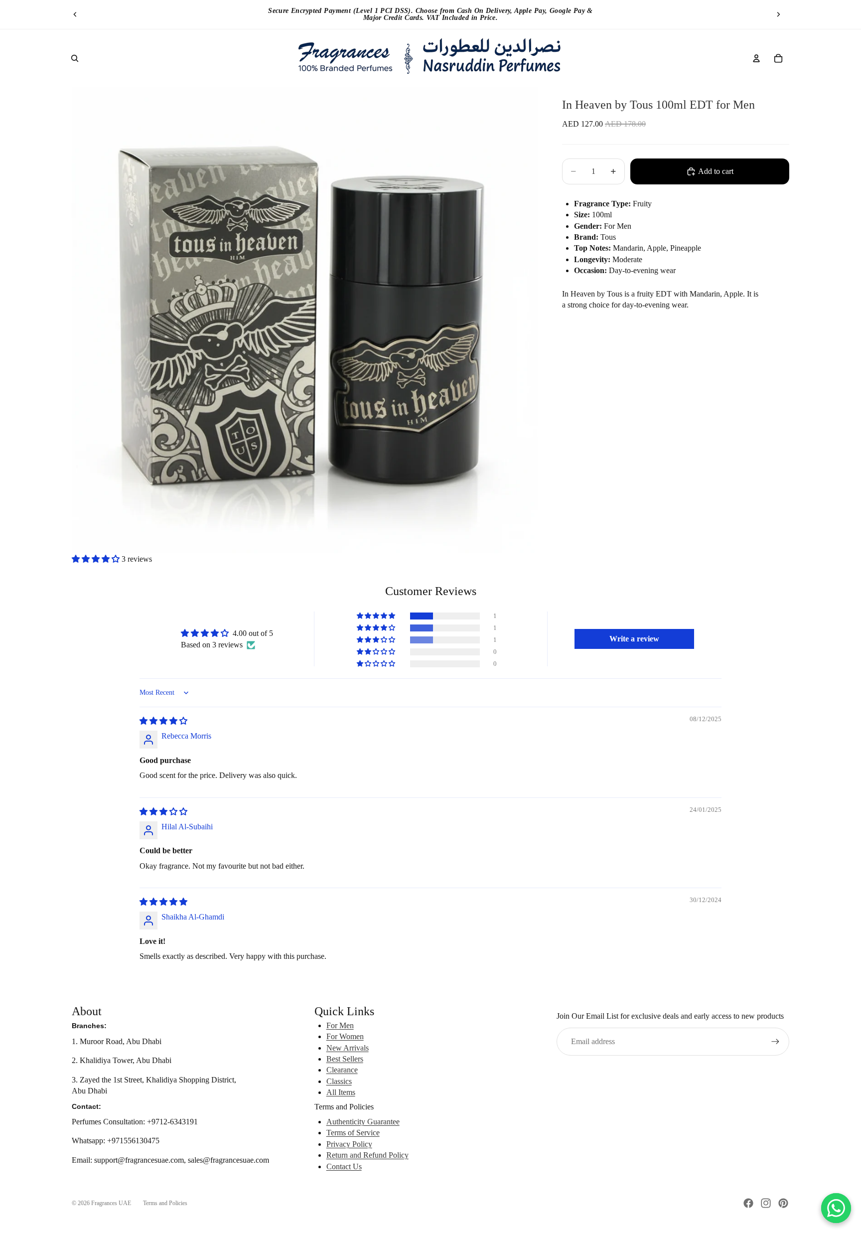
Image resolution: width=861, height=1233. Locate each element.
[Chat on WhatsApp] (836, 1208)
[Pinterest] (783, 1203)
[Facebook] (748, 1203)
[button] (97, 559)
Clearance (342, 1070)
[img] (163, 721)
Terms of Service (353, 1132)
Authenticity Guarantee (363, 1121)
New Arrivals (347, 1048)
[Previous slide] (75, 14)
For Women (345, 1036)
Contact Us (344, 1166)
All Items (340, 1092)
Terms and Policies (165, 1203)
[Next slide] (778, 14)
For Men (340, 1025)
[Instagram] (766, 1203)
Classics (339, 1081)
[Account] (756, 58)
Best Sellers (344, 1059)
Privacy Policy (349, 1144)
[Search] (75, 58)
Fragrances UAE (111, 1203)
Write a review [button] (634, 638)
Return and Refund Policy (367, 1155)
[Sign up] (775, 1041)
